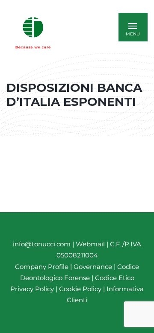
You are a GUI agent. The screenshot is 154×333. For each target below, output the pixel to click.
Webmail (90, 244)
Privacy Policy (32, 289)
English (83, 32)
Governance (94, 267)
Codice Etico (114, 278)
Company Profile (41, 267)
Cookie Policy (80, 289)
